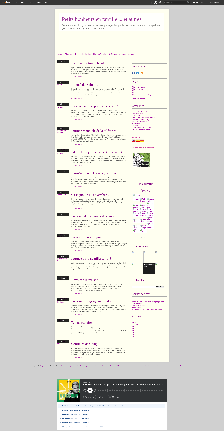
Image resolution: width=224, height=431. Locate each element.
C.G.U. (118, 366)
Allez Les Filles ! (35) (139, 121)
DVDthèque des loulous (117, 54)
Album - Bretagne (138, 87)
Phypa (42, 366)
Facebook (133, 73)
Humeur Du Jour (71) (140, 112)
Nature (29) (136, 123)
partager (105, 397)
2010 (134, 336)
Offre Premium (149, 366)
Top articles (88, 366)
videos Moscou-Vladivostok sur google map (148, 302)
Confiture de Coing (84, 344)
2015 (134, 326)
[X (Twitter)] (155, 2)
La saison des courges (86, 237)
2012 (134, 332)
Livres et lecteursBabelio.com (145, 237)
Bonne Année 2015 (149, 266)
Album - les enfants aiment (142, 91)
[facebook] (151, 2)
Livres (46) (136, 116)
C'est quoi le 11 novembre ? (90, 195)
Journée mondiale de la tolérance (93, 131)
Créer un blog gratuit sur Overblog (71, 366)
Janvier (137, 324)
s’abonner (91, 397)
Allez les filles (86, 54)
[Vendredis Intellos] (141, 167)
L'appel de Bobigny (84, 84)
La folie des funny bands (88, 63)
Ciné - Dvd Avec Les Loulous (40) (144, 118)
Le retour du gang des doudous (92, 301)
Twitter (137, 73)
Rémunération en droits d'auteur (132, 366)
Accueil (59, 54)
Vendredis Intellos (138, 306)
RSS (142, 73)
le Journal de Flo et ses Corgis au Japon (147, 309)
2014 (134, 328)
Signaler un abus (107, 366)
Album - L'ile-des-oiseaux (141, 93)
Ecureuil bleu (136, 308)
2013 (134, 330)
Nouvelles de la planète (140, 300)
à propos (118, 397)
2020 (134, 322)
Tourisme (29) (137, 125)
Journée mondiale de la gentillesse (94, 173)
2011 (133, 334)
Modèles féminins (99, 54)
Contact (131, 54)
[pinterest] (159, 2)
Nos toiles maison (138, 99)
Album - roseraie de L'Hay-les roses (145, 95)
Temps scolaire (81, 322)
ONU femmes (137, 304)
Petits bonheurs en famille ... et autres (102, 19)
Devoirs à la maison (84, 280)
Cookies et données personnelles (167, 366)
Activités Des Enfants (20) (141, 127)
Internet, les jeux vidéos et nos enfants (97, 152)
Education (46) (137, 114)
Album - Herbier (138, 89)
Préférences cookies (186, 366)
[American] (134, 142)
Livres (76, 54)
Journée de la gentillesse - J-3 (91, 258)
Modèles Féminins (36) (140, 120)
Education (68, 54)
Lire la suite (76, 77)
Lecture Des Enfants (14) (141, 129)
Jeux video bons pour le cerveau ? (94, 106)
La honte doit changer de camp (92, 216)
